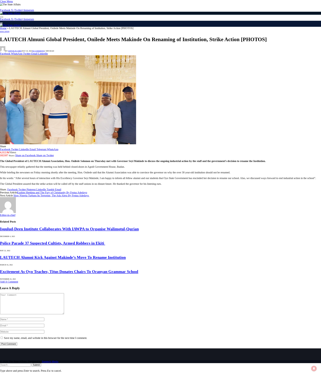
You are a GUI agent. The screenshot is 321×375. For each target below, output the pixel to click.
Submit (36, 365)
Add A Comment (9, 281)
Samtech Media (50, 361)
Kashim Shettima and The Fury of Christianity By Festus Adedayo (52, 192)
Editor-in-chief (15, 51)
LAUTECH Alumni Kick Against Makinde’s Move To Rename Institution (63, 257)
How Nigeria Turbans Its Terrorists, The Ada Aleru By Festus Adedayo (51, 195)
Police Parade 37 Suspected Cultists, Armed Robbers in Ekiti (52, 243)
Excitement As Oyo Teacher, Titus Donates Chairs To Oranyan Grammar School (69, 271)
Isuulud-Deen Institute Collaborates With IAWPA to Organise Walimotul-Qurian (69, 229)
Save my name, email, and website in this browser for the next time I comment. (45, 338)
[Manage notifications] (314, 368)
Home (3, 28)
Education (4, 31)
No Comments (38, 51)
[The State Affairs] (10, 13)
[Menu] (1, 23)
